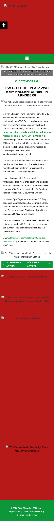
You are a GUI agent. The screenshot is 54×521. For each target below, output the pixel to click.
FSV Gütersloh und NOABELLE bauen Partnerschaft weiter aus (23, 432)
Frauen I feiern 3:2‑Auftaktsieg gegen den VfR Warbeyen (24, 384)
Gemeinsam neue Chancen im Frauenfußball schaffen (18, 400)
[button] (27, 58)
